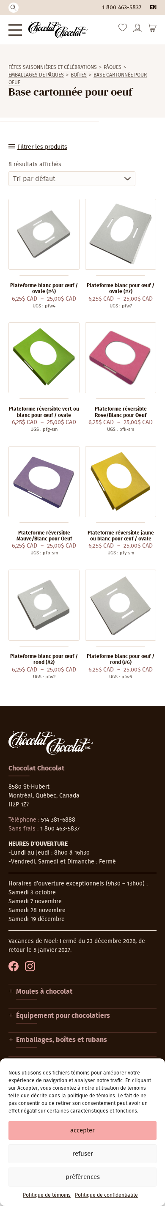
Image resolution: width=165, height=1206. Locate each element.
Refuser (82, 1154)
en (153, 8)
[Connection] (137, 30)
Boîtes (79, 74)
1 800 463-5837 (121, 8)
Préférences (83, 1177)
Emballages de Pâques (36, 74)
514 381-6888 (58, 820)
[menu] (15, 30)
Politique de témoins (47, 1195)
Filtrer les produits (42, 147)
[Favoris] (122, 29)
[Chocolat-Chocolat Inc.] (58, 30)
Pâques (112, 67)
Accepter (82, 1130)
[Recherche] (13, 8)
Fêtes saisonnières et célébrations (52, 67)
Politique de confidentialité (106, 1195)
